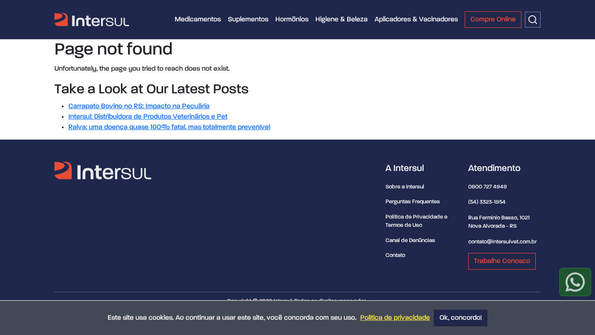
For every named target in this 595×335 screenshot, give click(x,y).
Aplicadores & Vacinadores (416, 19)
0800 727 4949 (487, 187)
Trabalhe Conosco (502, 261)
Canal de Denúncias (410, 240)
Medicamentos (198, 19)
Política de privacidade (395, 317)
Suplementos (248, 19)
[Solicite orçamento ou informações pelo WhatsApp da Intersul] (575, 282)
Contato (395, 255)
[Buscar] (533, 19)
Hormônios (291, 19)
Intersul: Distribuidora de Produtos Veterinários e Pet (147, 116)
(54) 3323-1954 (487, 202)
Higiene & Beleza (341, 19)
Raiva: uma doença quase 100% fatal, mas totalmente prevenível (169, 127)
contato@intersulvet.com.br (502, 242)
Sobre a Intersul (404, 187)
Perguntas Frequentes (412, 202)
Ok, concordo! (460, 317)
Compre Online (493, 19)
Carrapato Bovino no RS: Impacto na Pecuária (139, 106)
